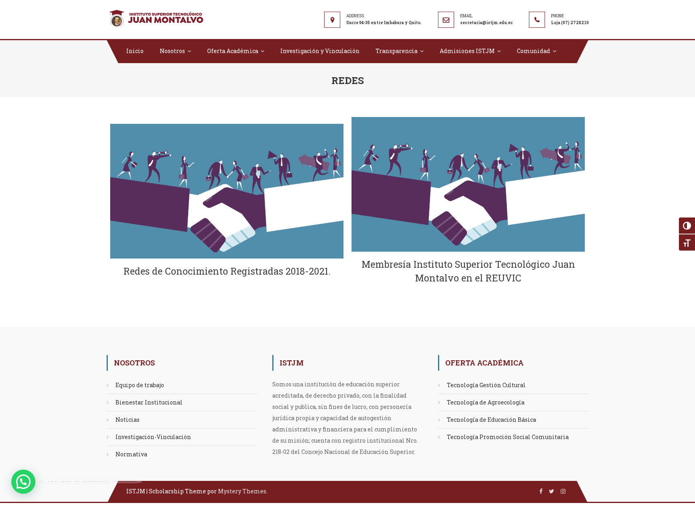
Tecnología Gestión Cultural (486, 385)
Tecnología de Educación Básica (491, 419)
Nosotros (172, 51)
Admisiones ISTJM (467, 51)
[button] (23, 482)
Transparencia (396, 51)
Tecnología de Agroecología (485, 402)
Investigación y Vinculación (320, 51)
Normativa (131, 454)
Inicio (135, 51)
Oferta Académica (232, 51)
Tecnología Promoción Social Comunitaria (508, 437)
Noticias (127, 419)
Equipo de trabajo (139, 385)
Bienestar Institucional (149, 402)
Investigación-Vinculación (153, 437)
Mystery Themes (242, 491)
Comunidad (533, 51)
